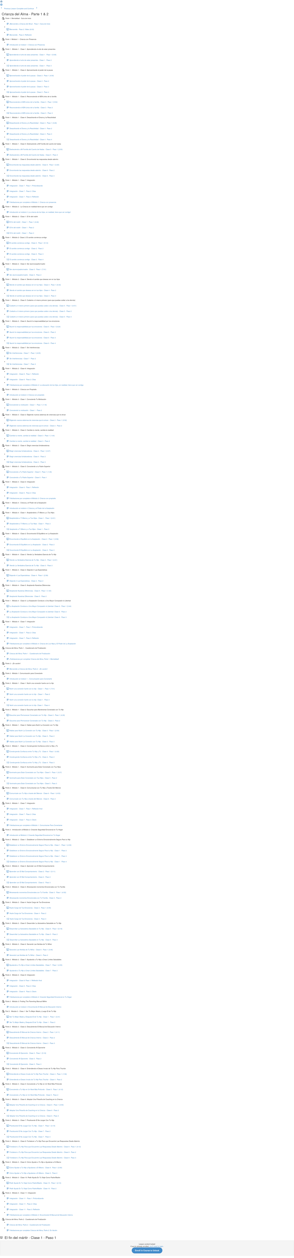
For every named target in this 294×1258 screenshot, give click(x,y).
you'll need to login (156, 1246)
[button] (1, 2)
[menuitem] (1, 5)
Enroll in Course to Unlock (147, 1250)
